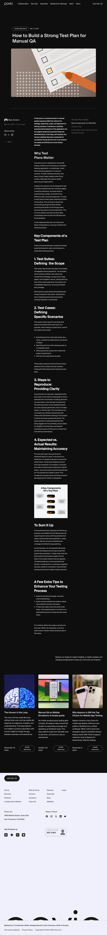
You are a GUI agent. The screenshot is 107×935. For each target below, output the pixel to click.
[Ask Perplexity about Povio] (17, 835)
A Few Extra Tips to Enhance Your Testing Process (84, 131)
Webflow (50, 801)
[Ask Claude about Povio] (23, 835)
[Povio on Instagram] (51, 816)
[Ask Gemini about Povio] (11, 835)
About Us (32, 801)
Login (64, 790)
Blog (49, 798)
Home (6, 790)
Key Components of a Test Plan (83, 123)
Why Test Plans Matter (80, 119)
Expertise (50, 794)
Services (7, 794)
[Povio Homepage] (8, 3)
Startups (50, 790)
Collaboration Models (12, 801)
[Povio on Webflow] (65, 816)
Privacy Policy (27, 930)
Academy (32, 798)
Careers (32, 794)
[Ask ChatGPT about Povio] (6, 835)
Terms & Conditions (12, 930)
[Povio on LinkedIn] (61, 816)
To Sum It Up (76, 126)
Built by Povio (34, 790)
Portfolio (7, 798)
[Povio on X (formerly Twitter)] (56, 816)
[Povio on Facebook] (47, 816)
